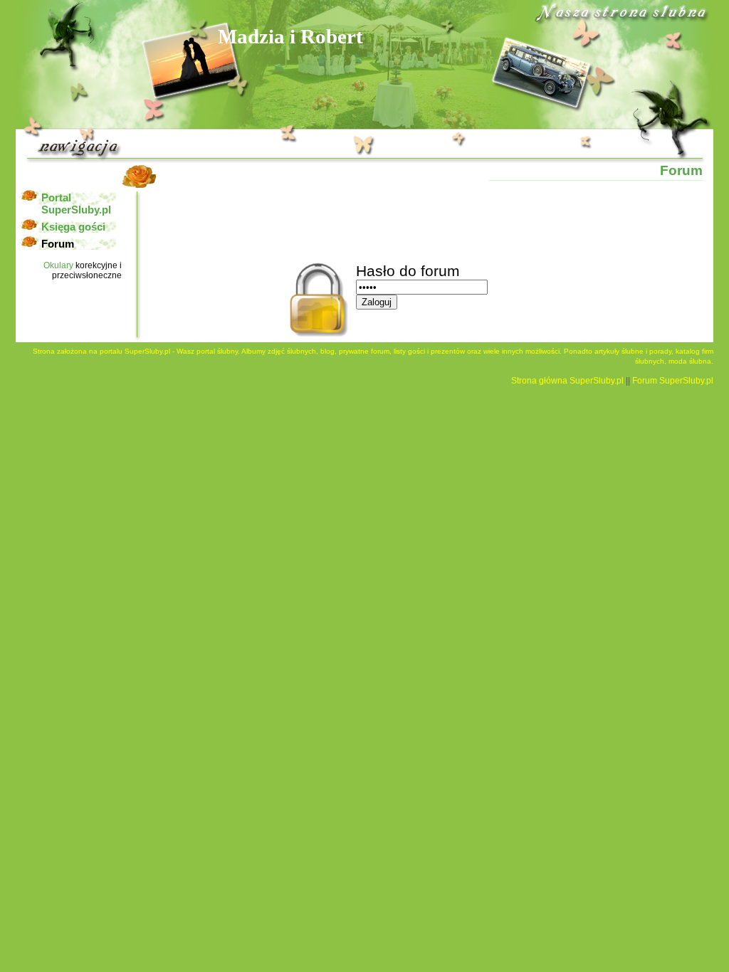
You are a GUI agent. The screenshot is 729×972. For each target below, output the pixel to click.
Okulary (58, 265)
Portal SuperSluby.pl (76, 203)
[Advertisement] (416, 220)
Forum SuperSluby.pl (672, 381)
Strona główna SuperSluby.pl (567, 381)
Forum (57, 244)
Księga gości (73, 227)
